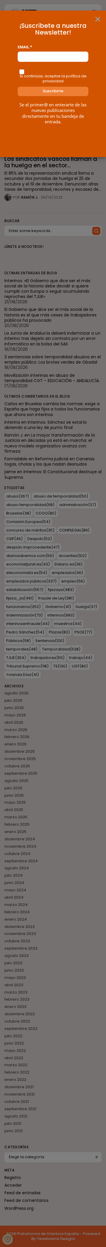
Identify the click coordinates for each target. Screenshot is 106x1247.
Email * (25, 47)
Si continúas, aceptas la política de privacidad (53, 78)
